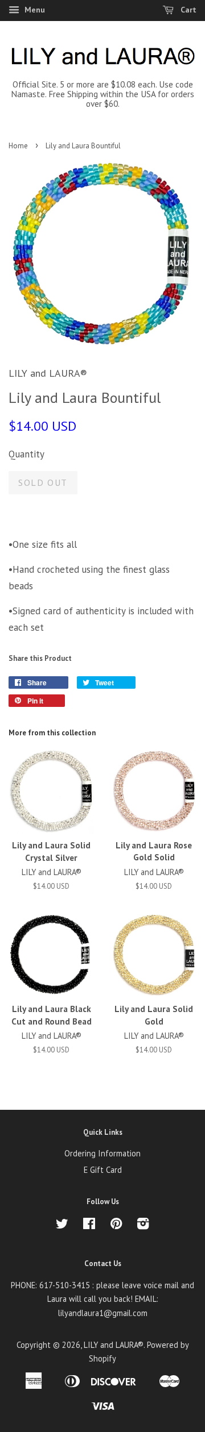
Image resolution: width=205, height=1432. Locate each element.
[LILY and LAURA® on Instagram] (143, 1225)
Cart (187, 10)
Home (18, 146)
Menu (33, 10)
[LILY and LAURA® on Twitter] (62, 1225)
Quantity (26, 454)
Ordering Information (102, 1153)
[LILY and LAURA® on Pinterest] (116, 1225)
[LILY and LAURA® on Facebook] (89, 1225)
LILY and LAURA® (114, 1344)
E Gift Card (103, 1169)
